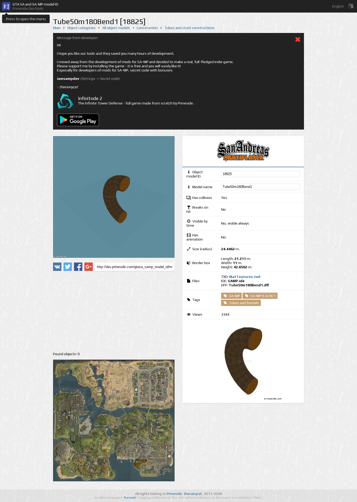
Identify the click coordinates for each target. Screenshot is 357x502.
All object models (116, 28)
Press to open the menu (26, 19)
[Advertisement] (114, 311)
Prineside (174, 494)
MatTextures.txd (244, 277)
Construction (147, 28)
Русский (130, 497)
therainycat (193, 494)
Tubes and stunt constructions (189, 28)
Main (57, 28)
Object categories (81, 28)
